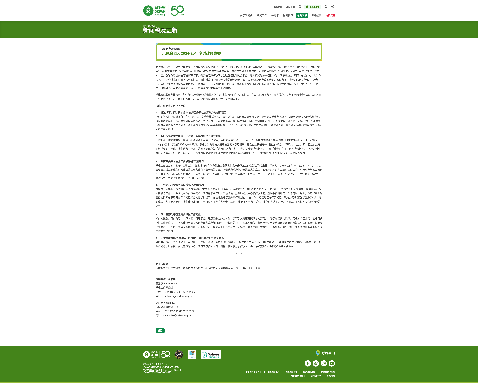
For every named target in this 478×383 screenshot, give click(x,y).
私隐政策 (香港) (328, 372)
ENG (288, 7)
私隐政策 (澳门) (298, 376)
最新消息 (151, 26)
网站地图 (331, 376)
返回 (160, 330)
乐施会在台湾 (291, 372)
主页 (144, 26)
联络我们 (278, 7)
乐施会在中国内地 (253, 372)
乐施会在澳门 (273, 372)
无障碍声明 (316, 376)
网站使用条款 (309, 372)
